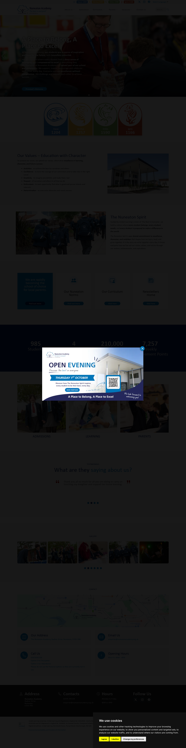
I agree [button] (104, 739)
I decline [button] (115, 739)
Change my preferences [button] (133, 739)
